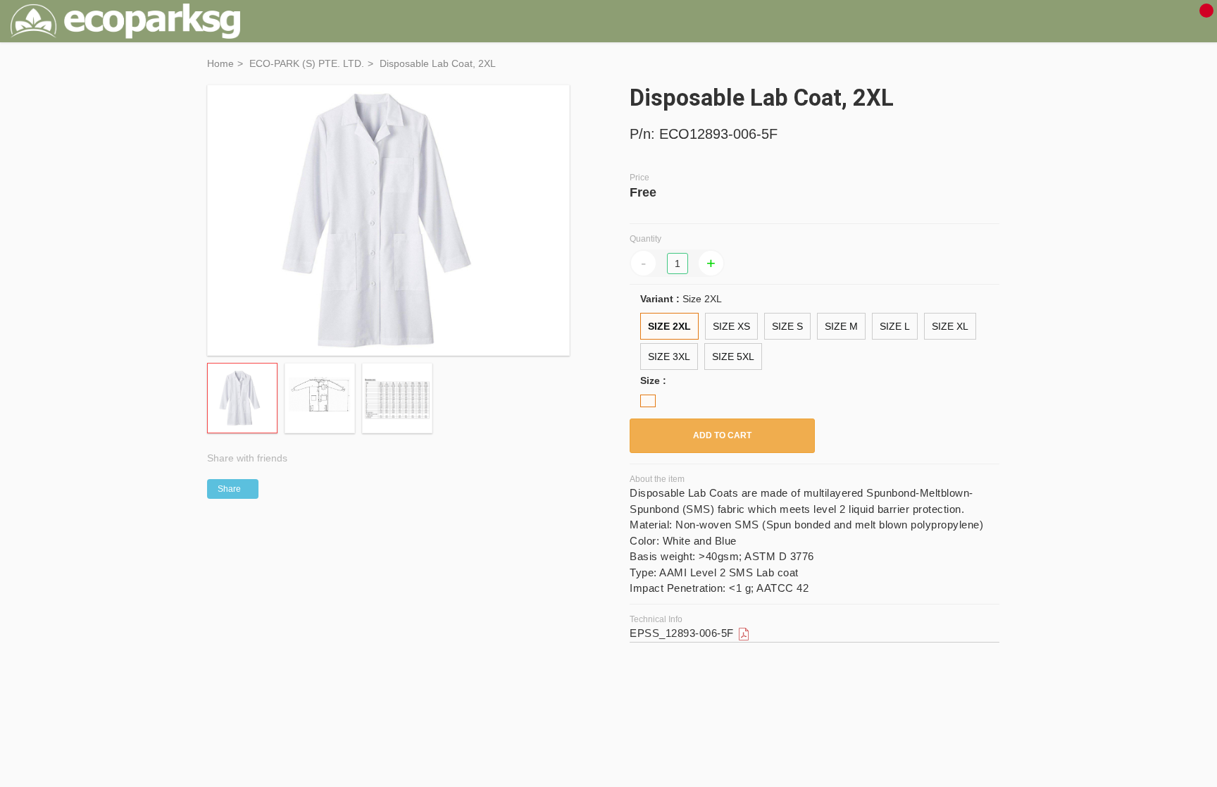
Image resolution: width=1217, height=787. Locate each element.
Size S (787, 326)
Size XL (950, 326)
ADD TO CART (722, 435)
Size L (895, 326)
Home (220, 63)
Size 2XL (669, 326)
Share (229, 489)
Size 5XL (733, 356)
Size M (841, 326)
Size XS (731, 326)
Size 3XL (669, 356)
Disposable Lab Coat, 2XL (438, 63)
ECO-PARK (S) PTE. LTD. (306, 63)
